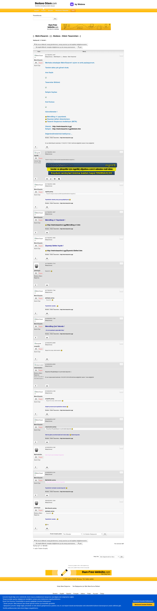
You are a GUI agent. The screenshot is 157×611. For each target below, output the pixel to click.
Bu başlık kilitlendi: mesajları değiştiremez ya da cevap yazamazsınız (55, 47)
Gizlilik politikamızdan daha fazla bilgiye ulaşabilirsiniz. (20, 608)
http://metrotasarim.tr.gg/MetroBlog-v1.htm (63, 225)
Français (75, 593)
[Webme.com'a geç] (77, 3)
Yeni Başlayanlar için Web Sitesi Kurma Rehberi (86, 586)
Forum (44, 10)
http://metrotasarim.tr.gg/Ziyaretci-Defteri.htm (64, 250)
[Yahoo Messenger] (55, 179)
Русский (95, 593)
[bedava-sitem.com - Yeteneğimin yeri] (51, 4)
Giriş (73, 10)
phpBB (75, 565)
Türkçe (102, 593)
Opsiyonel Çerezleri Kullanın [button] (143, 604)
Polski (89, 593)
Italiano (83, 593)
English (62, 593)
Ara (55, 19)
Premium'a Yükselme (62, 10)
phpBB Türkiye (77, 567)
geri (80, 47)
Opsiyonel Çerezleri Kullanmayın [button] (143, 601)
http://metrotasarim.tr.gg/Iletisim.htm (66, 129)
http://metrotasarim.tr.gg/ (62, 126)
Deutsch (55, 593)
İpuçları (50, 10)
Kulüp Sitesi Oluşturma (63, 586)
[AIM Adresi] (50, 179)
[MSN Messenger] (59, 179)
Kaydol (36, 10)
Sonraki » (44, 40)
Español (68, 593)
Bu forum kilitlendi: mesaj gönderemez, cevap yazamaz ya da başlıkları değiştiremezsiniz (61, 44)
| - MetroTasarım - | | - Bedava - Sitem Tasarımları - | (57, 36)
